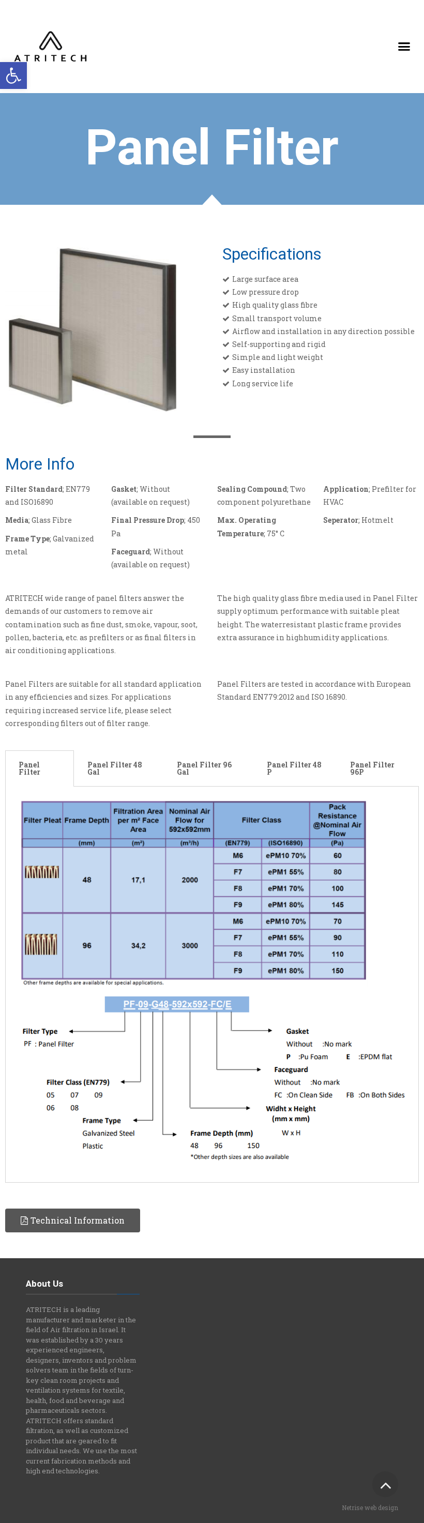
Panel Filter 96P (372, 768)
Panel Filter (29, 768)
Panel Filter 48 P (294, 768)
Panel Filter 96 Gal (204, 768)
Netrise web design (370, 1507)
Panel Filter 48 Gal (114, 768)
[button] (13, 75)
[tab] (39, 768)
